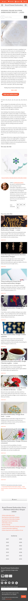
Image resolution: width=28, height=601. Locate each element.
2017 (7, 555)
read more (3, 240)
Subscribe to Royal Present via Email (9, 587)
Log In (4, 1)
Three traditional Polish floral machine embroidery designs (11, 282)
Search (15, 499)
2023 (7, 545)
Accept (23, 596)
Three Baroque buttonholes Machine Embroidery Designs (13, 255)
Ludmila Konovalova (18, 182)
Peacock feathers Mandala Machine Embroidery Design (14, 178)
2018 (20, 552)
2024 (20, 542)
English (18, 1)
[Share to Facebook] (21, 204)
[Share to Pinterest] (17, 204)
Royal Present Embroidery (14, 5)
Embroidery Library (7, 523)
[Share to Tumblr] (17, 207)
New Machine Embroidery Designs (14, 485)
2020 (20, 549)
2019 (7, 552)
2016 (20, 555)
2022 (20, 545)
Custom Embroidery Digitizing (9, 528)
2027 (7, 539)
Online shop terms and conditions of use (12, 530)
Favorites (11, 1)
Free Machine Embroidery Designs (11, 519)
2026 (20, 539)
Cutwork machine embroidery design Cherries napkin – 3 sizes (13, 362)
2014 (20, 559)
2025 (7, 542)
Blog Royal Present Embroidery (10, 521)
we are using (8, 599)
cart (26, 1)
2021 (7, 549)
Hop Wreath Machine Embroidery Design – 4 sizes (13, 486)
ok (25, 17)
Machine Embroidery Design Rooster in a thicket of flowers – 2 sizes (13, 389)
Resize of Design (6, 524)
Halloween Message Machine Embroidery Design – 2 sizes (11, 229)
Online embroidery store (8, 515)
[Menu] (2, 5)
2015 (7, 559)
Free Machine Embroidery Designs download (13, 526)
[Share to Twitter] (24, 204)
